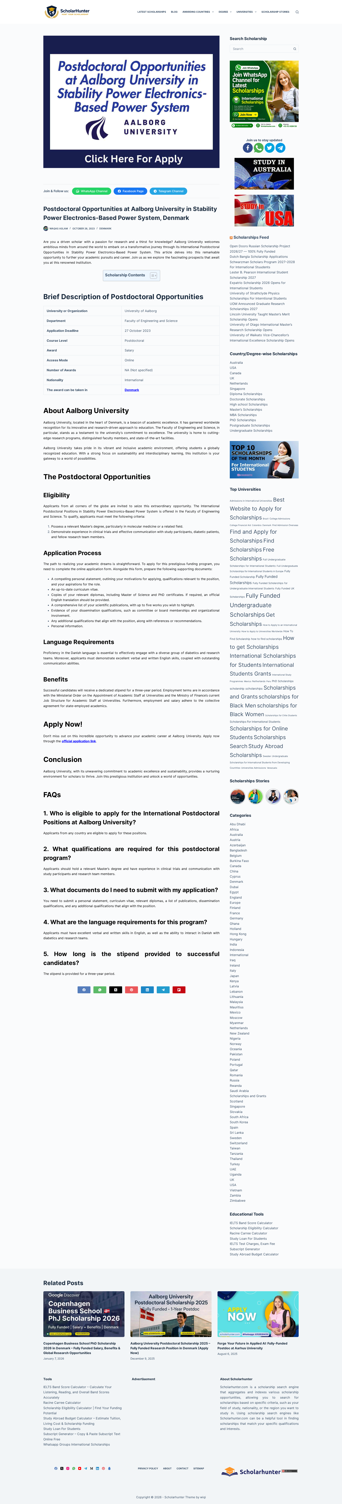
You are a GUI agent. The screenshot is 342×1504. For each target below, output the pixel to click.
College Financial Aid (240, 525)
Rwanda (236, 1086)
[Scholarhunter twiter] (270, 147)
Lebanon (236, 991)
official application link (79, 741)
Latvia (234, 986)
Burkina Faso (239, 861)
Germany (236, 918)
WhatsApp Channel (94, 191)
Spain (234, 1127)
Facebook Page (133, 191)
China (234, 871)
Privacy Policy (148, 1468)
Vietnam (236, 1190)
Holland (235, 929)
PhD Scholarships (243, 420)
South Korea (239, 1122)
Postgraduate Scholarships (250, 425)
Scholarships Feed (251, 237)
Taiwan (235, 1148)
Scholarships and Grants (248, 1096)
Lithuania (236, 997)
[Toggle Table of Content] (151, 275)
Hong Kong (238, 934)
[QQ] (109, 1468)
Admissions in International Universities (251, 500)
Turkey (235, 1164)
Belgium (236, 856)
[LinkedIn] (147, 989)
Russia (234, 1080)
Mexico (247, 681)
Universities (245, 11)
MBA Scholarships (243, 415)
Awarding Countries (196, 11)
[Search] (297, 11)
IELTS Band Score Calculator (251, 1223)
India (233, 944)
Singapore (237, 389)
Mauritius (236, 1007)
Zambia (235, 1195)
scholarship (237, 688)
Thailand (236, 1159)
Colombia (256, 525)
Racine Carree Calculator (248, 1233)
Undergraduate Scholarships (251, 430)
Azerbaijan (238, 845)
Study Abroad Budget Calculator (254, 1254)
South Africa (239, 1117)
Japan (234, 976)
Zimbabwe (237, 1200)
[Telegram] (163, 989)
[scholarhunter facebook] (248, 147)
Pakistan (236, 1054)
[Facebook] (84, 989)
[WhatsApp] (99, 989)
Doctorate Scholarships (247, 399)
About (167, 1468)
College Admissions (280, 518)
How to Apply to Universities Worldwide (261, 631)
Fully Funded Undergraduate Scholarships (255, 605)
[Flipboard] (179, 989)
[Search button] (294, 48)
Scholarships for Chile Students (281, 715)
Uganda (235, 1174)
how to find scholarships (266, 638)
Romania (236, 1075)
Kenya (234, 981)
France (235, 913)
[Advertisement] (171, 1412)
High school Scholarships (249, 404)
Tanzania (236, 1154)
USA (233, 368)
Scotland (236, 1101)
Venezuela (272, 768)
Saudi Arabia (239, 1091)
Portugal (236, 1065)
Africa (234, 829)
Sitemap (198, 1468)
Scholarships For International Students (255, 721)
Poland (235, 1059)
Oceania (236, 1049)
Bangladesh (238, 850)
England (236, 897)
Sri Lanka (237, 1133)
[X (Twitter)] (115, 989)
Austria (235, 840)
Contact (182, 1468)
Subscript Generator (245, 1249)
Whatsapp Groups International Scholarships (76, 1444)
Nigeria (235, 1038)
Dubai (234, 887)
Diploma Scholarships (246, 394)
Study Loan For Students (248, 1239)
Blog (174, 11)
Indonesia (237, 950)
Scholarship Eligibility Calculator (254, 1228)
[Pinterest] (131, 989)
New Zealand (239, 1033)
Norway (235, 1044)
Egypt (234, 892)
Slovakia (236, 1112)
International (239, 955)
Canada (235, 373)
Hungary (236, 939)
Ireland (235, 965)
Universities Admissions (253, 767)
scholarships (254, 688)
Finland (235, 908)
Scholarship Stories (275, 11)
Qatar (234, 1070)
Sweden (267, 756)
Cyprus (235, 876)
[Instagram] (67, 1468)
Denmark (105, 228)
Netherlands (239, 383)
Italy (233, 970)
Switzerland (238, 1143)
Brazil (266, 518)
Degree (223, 11)
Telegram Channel (171, 191)
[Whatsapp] (259, 147)
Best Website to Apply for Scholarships (257, 508)
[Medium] (91, 1468)
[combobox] (260, 49)
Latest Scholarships (152, 11)
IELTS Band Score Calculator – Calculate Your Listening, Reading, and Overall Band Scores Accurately (77, 1392)
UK (232, 378)
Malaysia (236, 1002)
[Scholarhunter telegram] (280, 147)
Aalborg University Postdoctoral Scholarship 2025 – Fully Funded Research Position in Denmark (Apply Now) (170, 1348)
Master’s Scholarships (246, 409)
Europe (235, 903)
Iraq (233, 960)
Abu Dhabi (237, 824)
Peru (268, 681)
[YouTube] (79, 1468)
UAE (233, 1169)
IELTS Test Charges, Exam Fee (252, 1244)
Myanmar (237, 1023)
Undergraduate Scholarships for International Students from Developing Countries (260, 762)
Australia (236, 363)
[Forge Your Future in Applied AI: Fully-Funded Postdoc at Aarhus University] (258, 1314)
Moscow (236, 1018)
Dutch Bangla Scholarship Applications (259, 257)
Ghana (234, 924)
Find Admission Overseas (285, 525)
